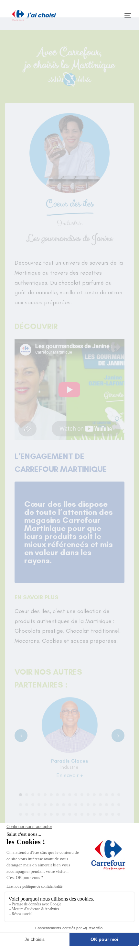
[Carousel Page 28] (81, 804)
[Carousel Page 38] (38, 814)
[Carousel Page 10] (75, 794)
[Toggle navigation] (110, 15)
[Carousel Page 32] (106, 804)
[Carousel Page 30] (94, 804)
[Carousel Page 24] (57, 804)
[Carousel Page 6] (51, 794)
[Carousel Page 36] (26, 814)
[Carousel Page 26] (69, 804)
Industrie (69, 767)
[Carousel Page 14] (100, 794)
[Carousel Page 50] (112, 814)
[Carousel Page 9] (69, 794)
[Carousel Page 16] (112, 794)
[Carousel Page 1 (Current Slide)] (20, 794)
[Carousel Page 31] (100, 804)
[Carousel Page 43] (69, 814)
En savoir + (69, 775)
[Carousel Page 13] (94, 794)
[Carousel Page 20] (32, 804)
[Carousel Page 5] (45, 794)
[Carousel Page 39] (45, 814)
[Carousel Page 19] (26, 804)
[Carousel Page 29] (88, 804)
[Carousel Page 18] (20, 804)
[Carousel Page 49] (106, 814)
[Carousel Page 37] (32, 814)
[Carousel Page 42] (63, 814)
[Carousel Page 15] (106, 794)
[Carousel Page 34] (118, 804)
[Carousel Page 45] (81, 814)
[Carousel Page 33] (112, 804)
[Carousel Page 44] (75, 814)
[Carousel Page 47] (94, 814)
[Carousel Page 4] (38, 794)
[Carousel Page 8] (63, 794)
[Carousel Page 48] (100, 814)
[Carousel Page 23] (51, 804)
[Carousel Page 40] (51, 814)
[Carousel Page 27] (75, 804)
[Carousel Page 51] (118, 814)
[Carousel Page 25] (63, 804)
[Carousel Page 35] (20, 814)
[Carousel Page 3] (32, 794)
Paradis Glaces (69, 761)
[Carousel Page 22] (45, 804)
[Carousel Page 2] (26, 794)
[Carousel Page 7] (57, 794)
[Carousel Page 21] (38, 804)
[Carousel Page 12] (88, 794)
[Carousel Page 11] (81, 794)
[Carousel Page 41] (57, 814)
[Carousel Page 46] (88, 814)
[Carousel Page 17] (118, 794)
